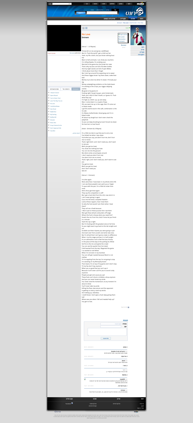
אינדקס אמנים (93, 404)
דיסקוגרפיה (141, 55)
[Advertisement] (105, 313)
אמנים (92, 10)
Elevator (52, 120)
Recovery (123, 45)
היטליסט (112, 4)
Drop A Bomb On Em (56, 125)
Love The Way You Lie (56, 101)
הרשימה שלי (66, 89)
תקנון (142, 406)
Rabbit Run (53, 112)
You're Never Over (55, 98)
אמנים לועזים (133, 23)
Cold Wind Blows (55, 106)
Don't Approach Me (55, 128)
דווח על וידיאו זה (51, 53)
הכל (115, 10)
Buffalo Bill (53, 117)
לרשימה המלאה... (76, 133)
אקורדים (142, 52)
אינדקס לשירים (116, 404)
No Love (125, 23)
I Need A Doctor (54, 93)
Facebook (68, 404)
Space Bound (54, 95)
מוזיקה (120, 4)
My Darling (53, 114)
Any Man (52, 131)
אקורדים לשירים (92, 406)
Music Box (53, 122)
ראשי (129, 4)
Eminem (119, 23)
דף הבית (142, 404)
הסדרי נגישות (140, 408)
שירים (107, 10)
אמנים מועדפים (54, 89)
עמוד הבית (140, 23)
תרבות (95, 4)
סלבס (103, 4)
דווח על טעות (124, 307)
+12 (87, 4)
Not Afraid (53, 109)
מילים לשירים (100, 10)
